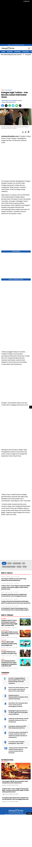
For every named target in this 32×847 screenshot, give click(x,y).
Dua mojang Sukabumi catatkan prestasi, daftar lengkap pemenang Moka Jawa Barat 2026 (9, 663)
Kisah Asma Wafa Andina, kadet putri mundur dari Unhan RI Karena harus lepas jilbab (19, 689)
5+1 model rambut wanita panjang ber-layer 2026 (16, 742)
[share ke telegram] (13, 106)
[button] (23, 132)
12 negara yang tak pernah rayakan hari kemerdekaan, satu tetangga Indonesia (15, 798)
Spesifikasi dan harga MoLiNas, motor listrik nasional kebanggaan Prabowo (18, 704)
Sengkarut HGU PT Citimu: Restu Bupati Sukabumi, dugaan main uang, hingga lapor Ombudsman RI (9, 623)
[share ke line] (17, 106)
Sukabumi (17, 51)
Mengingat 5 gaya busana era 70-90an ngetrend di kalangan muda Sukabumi (18, 712)
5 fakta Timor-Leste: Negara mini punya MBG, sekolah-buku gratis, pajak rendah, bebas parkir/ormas (15, 790)
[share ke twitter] (6, 106)
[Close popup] (30, 407)
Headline (9, 51)
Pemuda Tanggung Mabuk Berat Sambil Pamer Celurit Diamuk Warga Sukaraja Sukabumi (17, 680)
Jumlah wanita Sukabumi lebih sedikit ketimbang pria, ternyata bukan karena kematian (18, 750)
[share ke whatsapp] (10, 106)
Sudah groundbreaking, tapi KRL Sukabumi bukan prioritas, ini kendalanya (19, 720)
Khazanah (25, 51)
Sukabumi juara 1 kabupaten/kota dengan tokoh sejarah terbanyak (18, 697)
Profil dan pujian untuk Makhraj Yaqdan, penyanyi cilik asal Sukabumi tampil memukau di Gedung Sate (18, 734)
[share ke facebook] (3, 106)
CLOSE (29, 813)
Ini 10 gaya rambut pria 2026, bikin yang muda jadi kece (17, 727)
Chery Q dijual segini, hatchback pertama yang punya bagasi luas (9, 643)
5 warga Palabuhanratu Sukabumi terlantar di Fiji (9, 652)
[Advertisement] (16, 23)
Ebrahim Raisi (17, 563)
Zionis (24, 567)
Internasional (8, 90)
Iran (24, 563)
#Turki (9, 563)
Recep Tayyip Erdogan (9, 567)
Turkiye (19, 567)
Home (3, 51)
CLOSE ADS (26, 1)
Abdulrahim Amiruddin (8, 100)
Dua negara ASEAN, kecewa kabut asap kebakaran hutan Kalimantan (10, 633)
